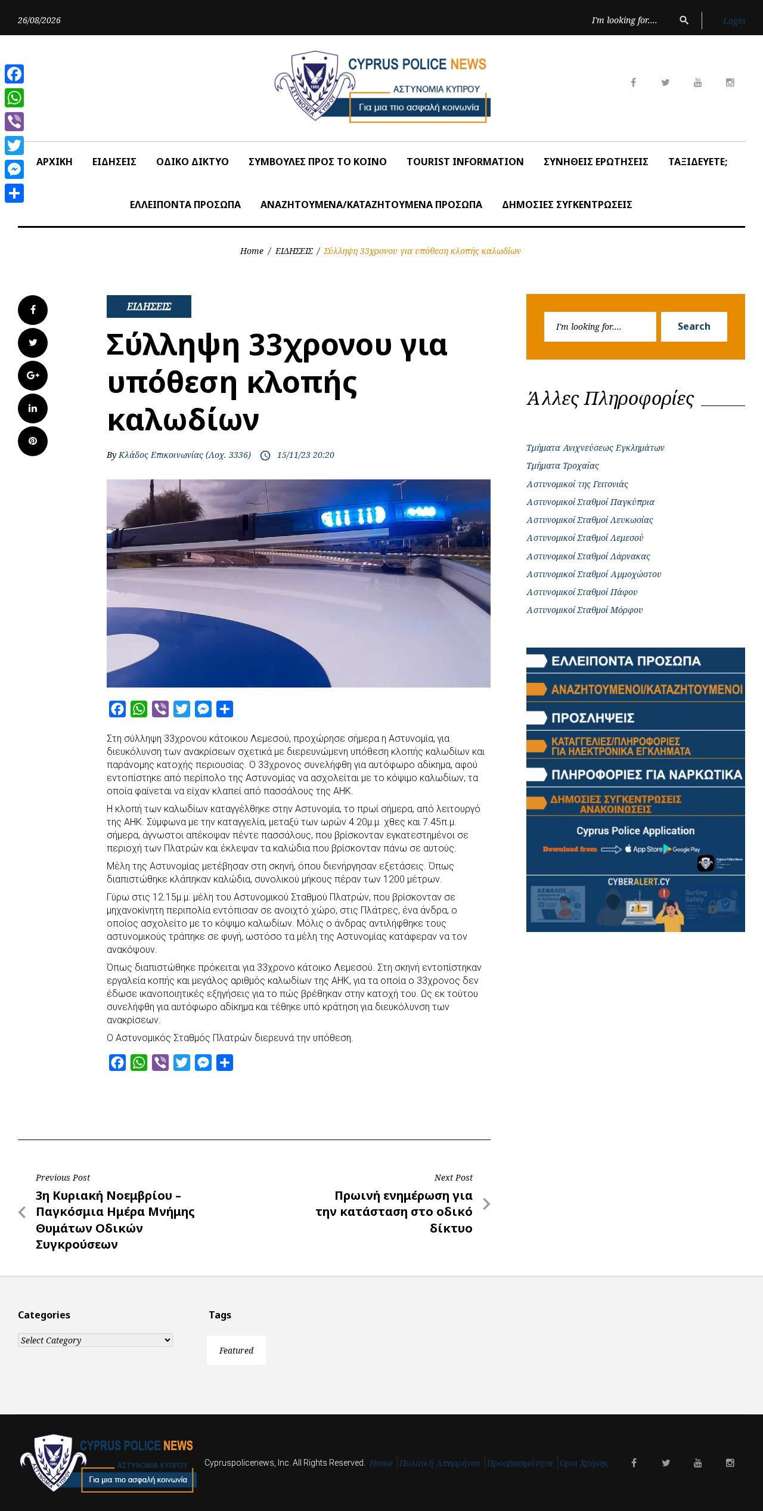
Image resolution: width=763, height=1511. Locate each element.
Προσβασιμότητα (520, 1463)
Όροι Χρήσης (584, 1463)
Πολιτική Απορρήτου (439, 1463)
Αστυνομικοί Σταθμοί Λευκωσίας (589, 519)
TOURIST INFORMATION (465, 161)
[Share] (14, 193)
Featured (236, 1350)
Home (251, 250)
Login (734, 20)
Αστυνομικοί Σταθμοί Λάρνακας (588, 556)
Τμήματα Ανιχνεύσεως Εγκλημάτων (595, 447)
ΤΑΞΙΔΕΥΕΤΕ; (697, 161)
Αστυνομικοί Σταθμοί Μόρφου (584, 609)
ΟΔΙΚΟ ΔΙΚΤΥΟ (192, 161)
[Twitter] (14, 145)
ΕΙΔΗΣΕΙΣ (114, 161)
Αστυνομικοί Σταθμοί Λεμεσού (585, 537)
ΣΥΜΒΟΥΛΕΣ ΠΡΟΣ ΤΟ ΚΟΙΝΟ (318, 161)
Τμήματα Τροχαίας (562, 465)
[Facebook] (14, 74)
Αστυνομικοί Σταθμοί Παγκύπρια (590, 501)
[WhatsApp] (14, 98)
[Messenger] (14, 169)
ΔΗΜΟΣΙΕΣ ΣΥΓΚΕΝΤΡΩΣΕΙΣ (567, 204)
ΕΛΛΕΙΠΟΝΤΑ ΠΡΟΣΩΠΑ (185, 204)
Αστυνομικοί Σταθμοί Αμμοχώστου (594, 574)
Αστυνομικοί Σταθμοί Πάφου (582, 591)
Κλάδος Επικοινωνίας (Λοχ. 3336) (185, 454)
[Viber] (14, 122)
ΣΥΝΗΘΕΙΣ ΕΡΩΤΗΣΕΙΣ (596, 161)
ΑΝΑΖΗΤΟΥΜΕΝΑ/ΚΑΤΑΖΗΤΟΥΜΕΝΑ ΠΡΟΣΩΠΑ (371, 204)
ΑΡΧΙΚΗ (54, 161)
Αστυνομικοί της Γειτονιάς (577, 484)
